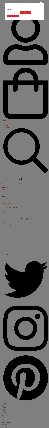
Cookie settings (13, 12)
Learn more (9, 9)
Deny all (25, 12)
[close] (41, 3)
